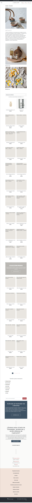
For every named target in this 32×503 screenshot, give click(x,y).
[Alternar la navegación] (1, 2)
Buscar (24, 398)
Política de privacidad (16, 482)
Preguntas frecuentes (16, 470)
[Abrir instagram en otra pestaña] (16, 447)
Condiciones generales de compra (16, 484)
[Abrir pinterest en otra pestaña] (20, 447)
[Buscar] (23, 2)
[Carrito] (29, 2)
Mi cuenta (16, 494)
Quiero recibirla (16, 441)
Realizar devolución (16, 487)
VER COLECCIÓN (16, 271)
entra (18, 0)
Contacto (15, 475)
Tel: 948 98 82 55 (16, 473)
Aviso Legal (16, 480)
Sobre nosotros (16, 477)
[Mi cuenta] (26, 2)
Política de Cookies (16, 489)
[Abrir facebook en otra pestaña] (11, 447)
